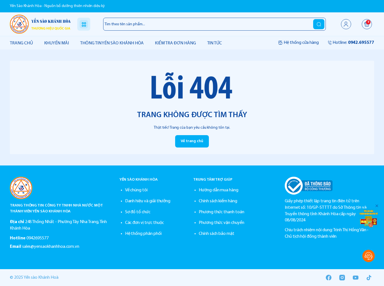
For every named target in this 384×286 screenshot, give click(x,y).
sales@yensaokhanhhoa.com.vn (51, 246)
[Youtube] (356, 278)
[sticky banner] (368, 218)
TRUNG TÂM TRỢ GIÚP (212, 180)
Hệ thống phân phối (143, 233)
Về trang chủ (192, 141)
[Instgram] (342, 278)
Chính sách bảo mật (216, 233)
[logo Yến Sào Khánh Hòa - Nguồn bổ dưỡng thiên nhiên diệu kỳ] (59, 188)
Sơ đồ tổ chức (137, 212)
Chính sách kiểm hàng (218, 201)
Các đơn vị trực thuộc (144, 223)
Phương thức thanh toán (221, 212)
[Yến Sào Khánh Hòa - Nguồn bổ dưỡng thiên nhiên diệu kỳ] (40, 24)
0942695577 (37, 238)
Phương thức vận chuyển (221, 223)
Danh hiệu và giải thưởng (148, 201)
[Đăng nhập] (346, 24)
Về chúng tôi (136, 190)
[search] (318, 24)
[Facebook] (329, 278)
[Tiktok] (369, 278)
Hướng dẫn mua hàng (218, 190)
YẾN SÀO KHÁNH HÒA (138, 180)
